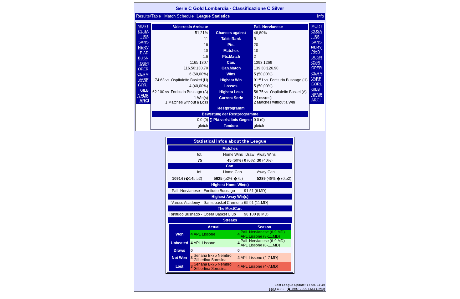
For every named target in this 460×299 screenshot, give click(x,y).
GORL (143, 85)
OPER (143, 69)
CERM (143, 74)
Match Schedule (179, 16)
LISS (145, 37)
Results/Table (148, 16)
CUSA (143, 31)
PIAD (144, 53)
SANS (143, 42)
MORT (143, 26)
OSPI (144, 64)
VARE (144, 80)
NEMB (143, 96)
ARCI (315, 100)
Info (320, 16)
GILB (144, 90)
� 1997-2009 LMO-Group (306, 289)
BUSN (143, 58)
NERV (143, 47)
